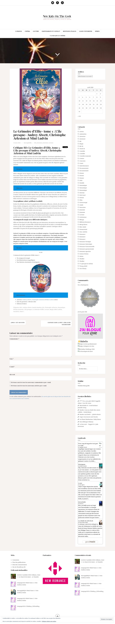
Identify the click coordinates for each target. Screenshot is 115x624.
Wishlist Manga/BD (84, 385)
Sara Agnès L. (82, 484)
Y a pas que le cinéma (57, 35)
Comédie (82, 151)
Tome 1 (22, 311)
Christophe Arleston (38, 299)
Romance (82, 234)
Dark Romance (84, 166)
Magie (52, 309)
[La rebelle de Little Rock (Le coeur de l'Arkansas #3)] (100, 522)
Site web (12, 374)
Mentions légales (69, 31)
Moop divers (83, 224)
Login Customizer (85, 31)
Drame (82, 173)
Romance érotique (85, 241)
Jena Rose (81, 503)
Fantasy (82, 192)
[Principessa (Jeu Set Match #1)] (100, 466)
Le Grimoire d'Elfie (38, 309)
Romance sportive (85, 251)
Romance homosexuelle (87, 246)
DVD (81, 180)
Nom (12, 359)
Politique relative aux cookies (49, 621)
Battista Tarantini (83, 466)
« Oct (79, 116)
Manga (82, 219)
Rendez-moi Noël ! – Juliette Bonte (90, 414)
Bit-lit (81, 146)
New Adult (83, 227)
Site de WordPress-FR (18, 567)
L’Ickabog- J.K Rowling (32, 606)
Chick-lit (82, 148)
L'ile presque (28, 309)
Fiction (82, 197)
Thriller (82, 259)
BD (35, 143)
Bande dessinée (37, 307)
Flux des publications (19, 562)
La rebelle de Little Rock (85, 521)
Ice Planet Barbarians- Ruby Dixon (90, 419)
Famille (82, 183)
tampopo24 (20, 583)
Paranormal (83, 229)
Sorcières (16, 311)
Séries (97, 31)
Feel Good (82, 195)
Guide (81, 205)
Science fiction (84, 254)
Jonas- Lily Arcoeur (17, 322)
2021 (20, 307)
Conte (81, 163)
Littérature (83, 217)
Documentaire (84, 168)
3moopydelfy (27, 143)
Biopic (81, 144)
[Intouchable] (100, 503)
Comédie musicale (85, 156)
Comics (82, 158)
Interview (83, 207)
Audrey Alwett (26, 299)
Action (82, 131)
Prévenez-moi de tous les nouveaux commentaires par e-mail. (31, 382)
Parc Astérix (83, 232)
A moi (80, 483)
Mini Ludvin (50, 299)
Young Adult (83, 266)
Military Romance (85, 222)
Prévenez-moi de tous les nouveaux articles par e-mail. (29, 385)
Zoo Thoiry (83, 268)
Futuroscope (83, 202)
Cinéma (27, 31)
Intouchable (82, 502)
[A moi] (100, 484)
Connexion (15, 560)
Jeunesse (39, 143)
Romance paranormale (87, 249)
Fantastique (61, 307)
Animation (83, 134)
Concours (82, 161)
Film (81, 200)
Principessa (81, 464)
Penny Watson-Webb (84, 522)
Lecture (36, 31)
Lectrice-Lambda (22, 575)
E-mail (12, 367)
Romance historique (86, 244)
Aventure (82, 136)
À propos (18, 31)
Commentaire (14, 339)
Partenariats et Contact (51, 31)
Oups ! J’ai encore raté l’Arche (89, 417)
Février (15, 309)
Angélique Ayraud (83, 447)
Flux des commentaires (19, 564)
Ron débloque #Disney (86, 422)
